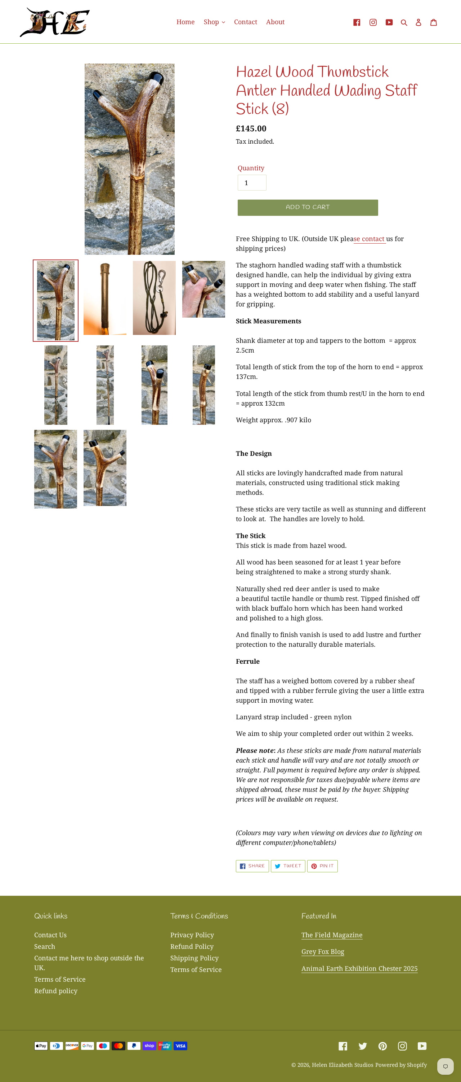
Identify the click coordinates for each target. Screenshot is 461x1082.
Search (44, 946)
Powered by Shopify (401, 1064)
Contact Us (50, 934)
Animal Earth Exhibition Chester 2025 (359, 968)
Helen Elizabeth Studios (342, 1064)
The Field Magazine (332, 934)
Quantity (251, 167)
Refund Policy (192, 946)
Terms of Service (60, 979)
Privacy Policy (192, 934)
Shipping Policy (194, 958)
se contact (369, 238)
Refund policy (55, 990)
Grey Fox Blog (322, 951)
